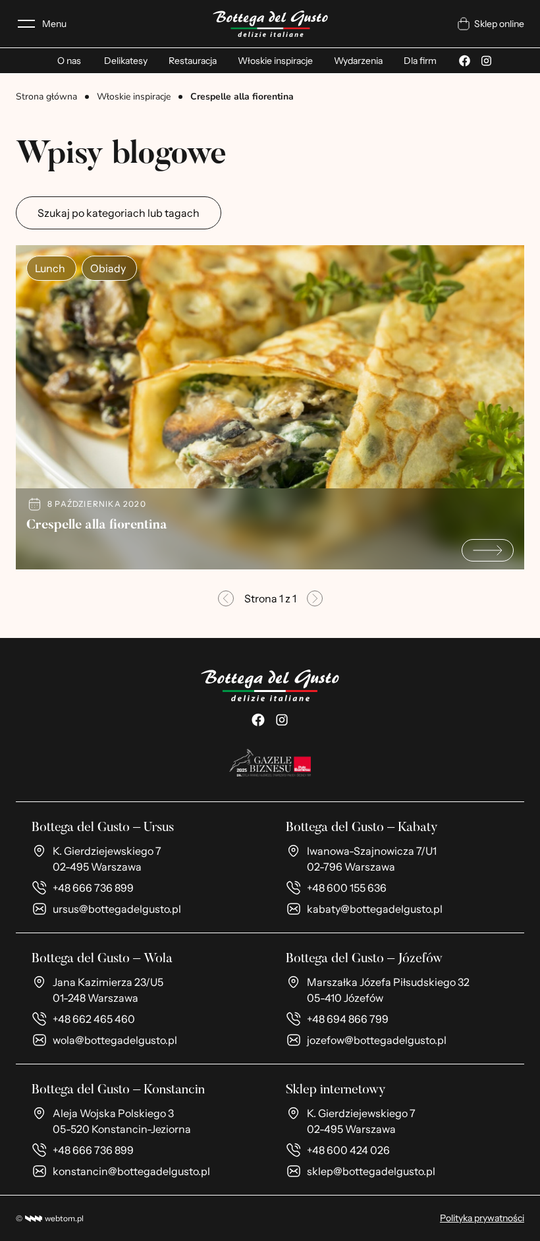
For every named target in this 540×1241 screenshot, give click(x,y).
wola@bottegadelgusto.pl (115, 1040)
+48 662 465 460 (94, 1018)
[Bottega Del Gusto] (270, 24)
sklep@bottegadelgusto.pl (371, 1171)
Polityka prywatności (482, 1218)
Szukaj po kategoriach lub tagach (119, 212)
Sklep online (499, 24)
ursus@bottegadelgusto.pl (117, 908)
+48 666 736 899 (93, 887)
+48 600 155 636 (347, 887)
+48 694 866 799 (348, 1018)
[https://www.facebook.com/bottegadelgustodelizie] (258, 720)
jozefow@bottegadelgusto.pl (376, 1040)
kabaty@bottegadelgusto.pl (375, 908)
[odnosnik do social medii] (465, 60)
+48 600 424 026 (348, 1150)
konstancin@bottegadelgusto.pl (131, 1171)
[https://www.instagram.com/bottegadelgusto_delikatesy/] (282, 720)
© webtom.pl (50, 1218)
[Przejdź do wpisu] (488, 550)
